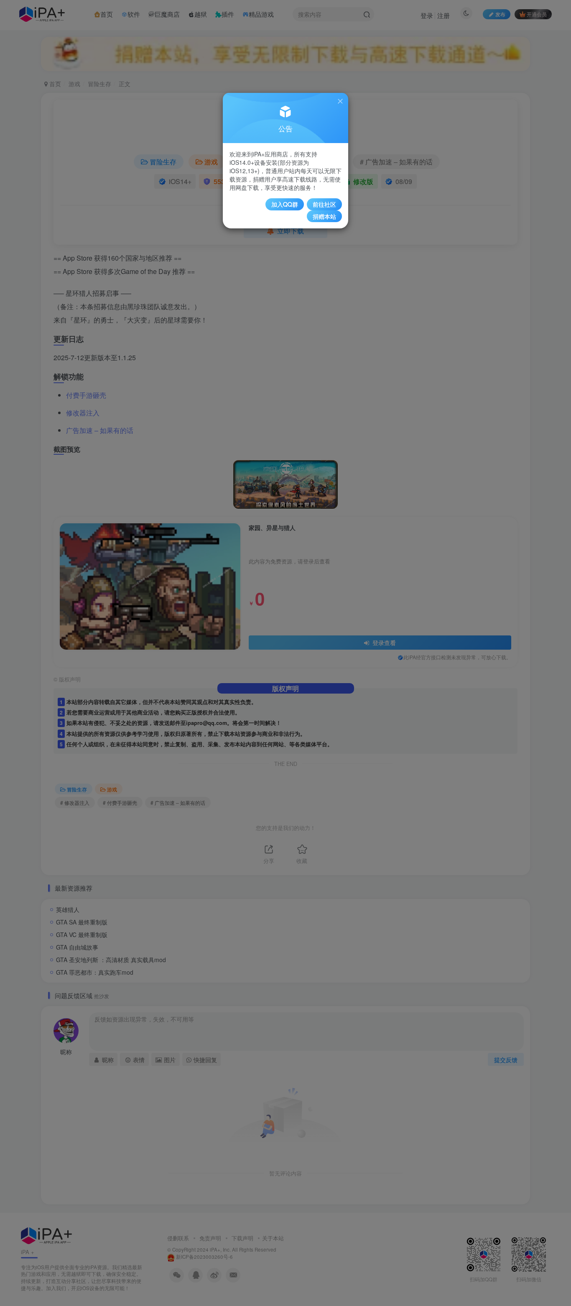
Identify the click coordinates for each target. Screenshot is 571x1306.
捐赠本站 (324, 216)
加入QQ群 (284, 204)
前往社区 (324, 204)
